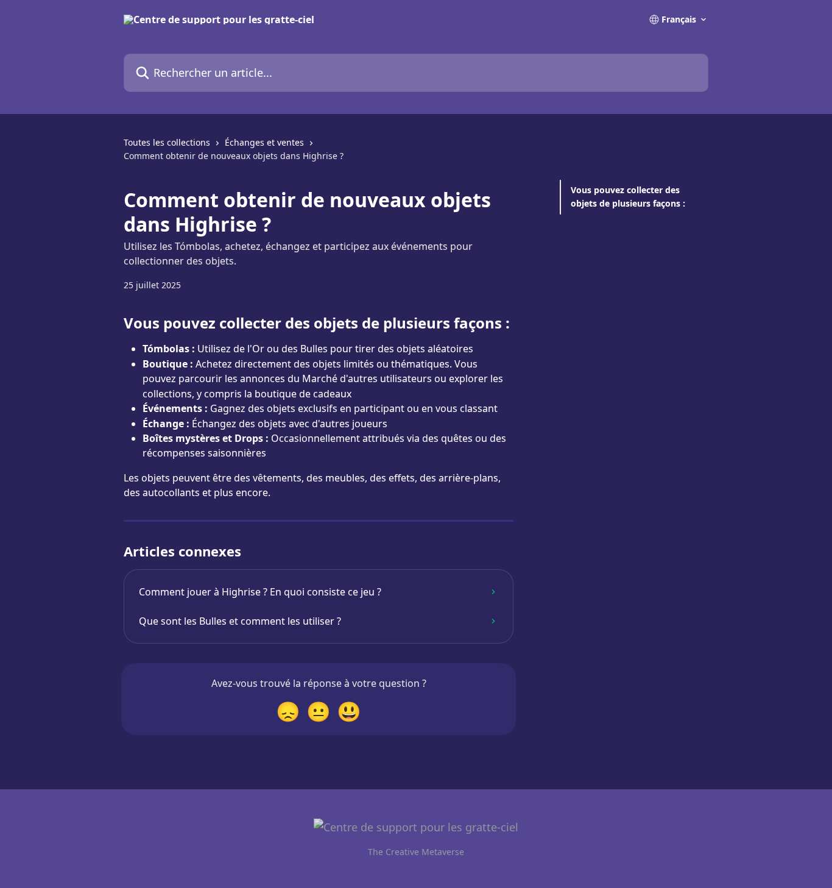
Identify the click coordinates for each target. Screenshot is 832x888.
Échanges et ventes (264, 142)
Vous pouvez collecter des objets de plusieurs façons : (628, 196)
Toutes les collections (167, 142)
